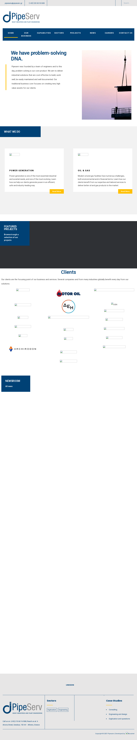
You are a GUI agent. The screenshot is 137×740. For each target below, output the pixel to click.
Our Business (26, 34)
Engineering (63, 710)
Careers (109, 33)
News (93, 33)
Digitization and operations (119, 719)
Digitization (52, 710)
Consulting (113, 710)
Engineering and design (118, 714)
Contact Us (125, 33)
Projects (75, 33)
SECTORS (59, 33)
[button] (57, 191)
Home (11, 33)
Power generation (21, 170)
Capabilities (44, 33)
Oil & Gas (84, 170)
